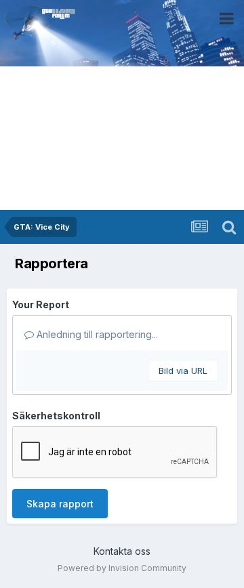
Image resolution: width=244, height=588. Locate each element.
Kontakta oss (122, 551)
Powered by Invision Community (122, 568)
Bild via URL (183, 370)
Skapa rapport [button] (60, 503)
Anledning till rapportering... (96, 334)
